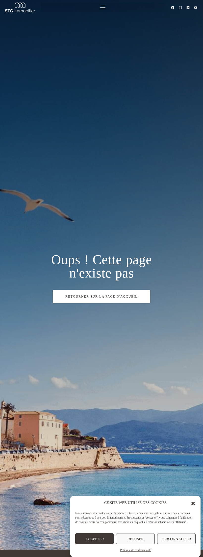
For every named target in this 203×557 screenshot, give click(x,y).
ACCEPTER (94, 539)
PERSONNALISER (176, 539)
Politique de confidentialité (135, 550)
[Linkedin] (188, 7)
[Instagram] (180, 7)
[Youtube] (196, 7)
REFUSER (135, 539)
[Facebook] (173, 7)
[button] (193, 502)
